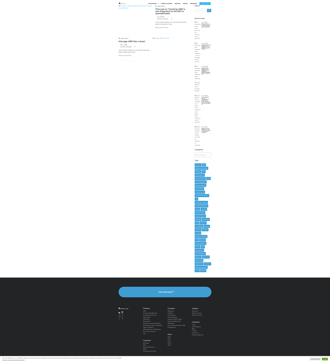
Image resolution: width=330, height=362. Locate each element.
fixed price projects (200, 185)
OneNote (206, 226)
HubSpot (170, 313)
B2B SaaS (198, 171)
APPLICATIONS (152, 3)
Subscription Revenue (201, 267)
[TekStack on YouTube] (123, 316)
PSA (197, 240)
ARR (204, 164)
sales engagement (200, 253)
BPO (144, 345)
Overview (195, 311)
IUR (196, 199)
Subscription (124, 38)
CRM (144, 311)
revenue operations (200, 243)
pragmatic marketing (201, 236)
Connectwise (172, 315)
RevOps (198, 246)
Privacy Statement (198, 335)
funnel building (199, 188)
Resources (193, 3)
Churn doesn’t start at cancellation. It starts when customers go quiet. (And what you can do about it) (206, 100)
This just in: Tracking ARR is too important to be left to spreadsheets (170, 11)
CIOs (169, 341)
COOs (169, 343)
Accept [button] (325, 359)
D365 (208, 178)
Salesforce (198, 257)
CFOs (169, 339)
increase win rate (200, 192)
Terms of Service (197, 315)
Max (144, 333)
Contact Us (195, 333)
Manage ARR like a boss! (132, 41)
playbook (205, 229)
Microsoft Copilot (200, 212)
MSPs (197, 222)
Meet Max (177, 3)
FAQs (193, 324)
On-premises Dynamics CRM (176, 325)
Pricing (185, 3)
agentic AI (198, 164)
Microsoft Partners (200, 216)
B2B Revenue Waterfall (201, 168)
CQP (203, 171)
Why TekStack (196, 326)
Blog (193, 328)
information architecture (202, 195)
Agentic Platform (166, 3)
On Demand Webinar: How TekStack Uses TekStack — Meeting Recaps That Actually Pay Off (206, 71)
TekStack (203, 270)
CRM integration (200, 175)
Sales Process (199, 260)
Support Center (197, 313)
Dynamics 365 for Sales (175, 319)
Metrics (197, 209)
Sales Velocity (199, 264)
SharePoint (207, 264)
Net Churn (203, 222)
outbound (198, 229)
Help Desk (146, 319)
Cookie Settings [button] (315, 359)
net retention (199, 226)
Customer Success (200, 178)
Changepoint (172, 327)
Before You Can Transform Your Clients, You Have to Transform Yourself (206, 130)
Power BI (198, 233)
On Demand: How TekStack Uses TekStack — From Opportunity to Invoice (206, 47)
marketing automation (201, 205)
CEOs (169, 337)
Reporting (202, 240)
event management (201, 182)
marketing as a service (201, 202)
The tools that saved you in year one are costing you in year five (206, 25)
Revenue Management (150, 313)
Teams (197, 270)
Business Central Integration (152, 323)
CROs (169, 345)
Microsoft (203, 209)
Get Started (165, 292)
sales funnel (206, 257)
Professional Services (149, 351)
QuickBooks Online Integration (152, 325)
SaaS (203, 246)
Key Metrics (146, 321)
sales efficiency (199, 250)
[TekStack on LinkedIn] (120, 316)
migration (198, 219)
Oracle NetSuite (172, 317)
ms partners (206, 219)
